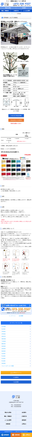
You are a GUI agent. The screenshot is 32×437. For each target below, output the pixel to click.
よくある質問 (26, 10)
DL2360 (3, 329)
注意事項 (16, 377)
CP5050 (4, 334)
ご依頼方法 (16, 10)
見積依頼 (17, 435)
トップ (2, 13)
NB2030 (4, 343)
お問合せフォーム (17, 372)
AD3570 (4, 336)
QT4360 (4, 326)
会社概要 (21, 315)
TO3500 (4, 341)
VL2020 (3, 353)
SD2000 (4, 363)
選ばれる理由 (8, 7)
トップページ (12, 315)
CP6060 (4, 331)
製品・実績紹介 (5, 10)
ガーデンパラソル (10, 13)
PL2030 (3, 356)
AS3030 (4, 348)
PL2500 (3, 361)
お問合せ (27, 435)
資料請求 (6, 435)
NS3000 (4, 351)
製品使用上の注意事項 (16, 120)
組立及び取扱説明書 (16, 115)
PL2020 (3, 358)
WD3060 (4, 338)
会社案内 (24, 7)
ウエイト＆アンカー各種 (8, 365)
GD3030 (4, 346)
